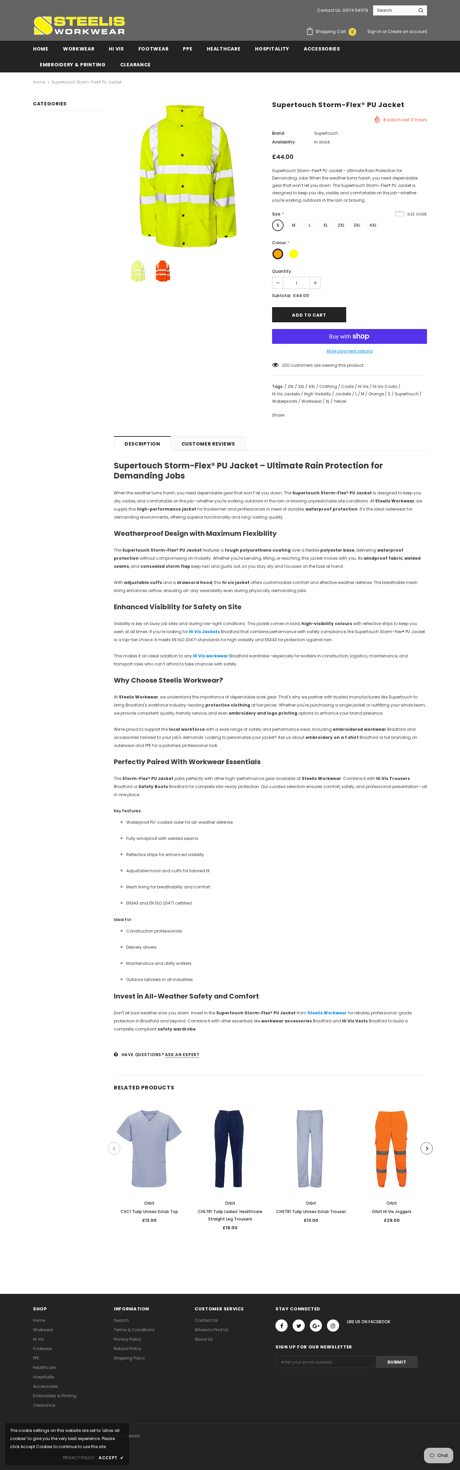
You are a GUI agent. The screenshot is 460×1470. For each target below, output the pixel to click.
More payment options (350, 351)
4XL (372, 225)
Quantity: (282, 271)
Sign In (375, 31)
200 (286, 365)
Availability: (284, 142)
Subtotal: (281, 295)
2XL (341, 225)
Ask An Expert (182, 1054)
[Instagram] (333, 1325)
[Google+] (316, 1325)
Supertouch (326, 133)
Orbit (149, 1203)
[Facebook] (281, 1325)
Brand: (278, 133)
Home (39, 82)
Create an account (407, 31)
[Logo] (79, 25)
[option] (188, 176)
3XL (357, 225)
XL (325, 225)
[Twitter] (299, 1325)
